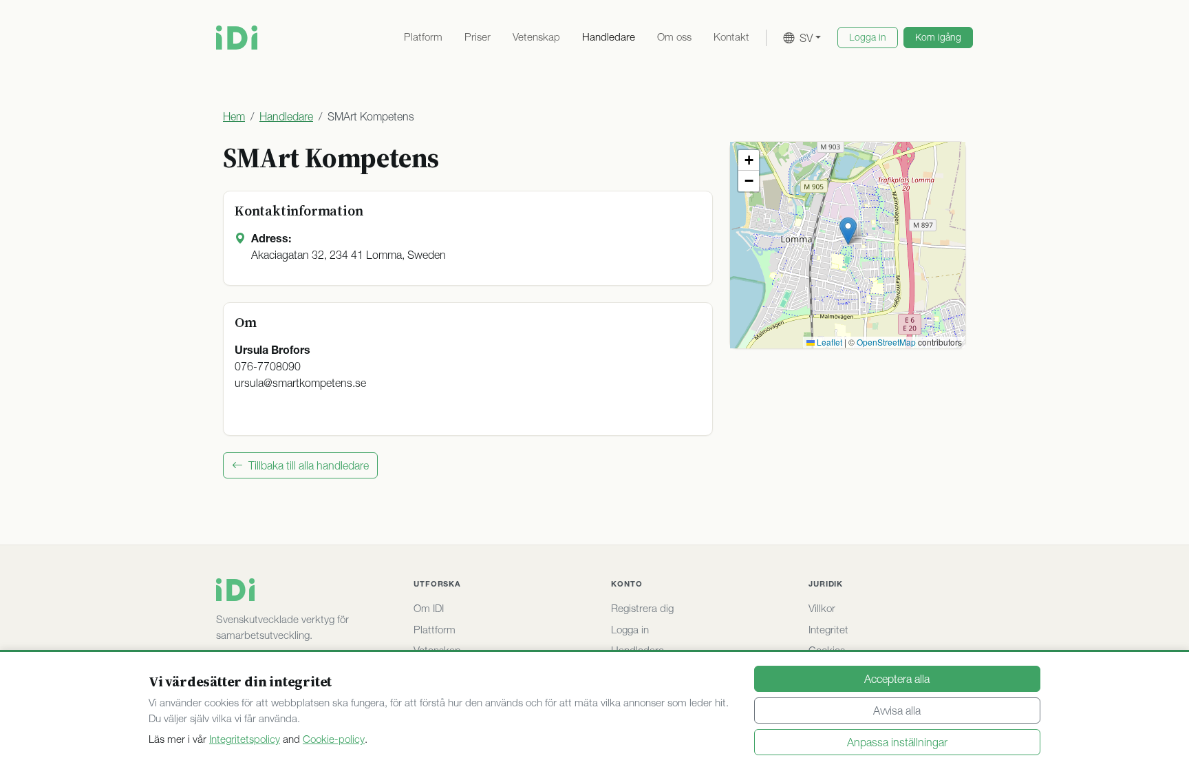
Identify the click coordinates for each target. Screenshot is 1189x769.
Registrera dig (642, 608)
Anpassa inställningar (897, 742)
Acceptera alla (897, 679)
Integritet (828, 629)
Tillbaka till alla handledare (308, 465)
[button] (848, 231)
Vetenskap (536, 36)
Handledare (608, 36)
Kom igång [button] (938, 37)
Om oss (674, 36)
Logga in (630, 629)
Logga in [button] (867, 37)
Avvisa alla (897, 710)
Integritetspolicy (244, 739)
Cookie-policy (334, 739)
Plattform (435, 629)
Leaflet (828, 342)
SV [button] (806, 38)
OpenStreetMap (886, 342)
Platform (423, 36)
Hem (234, 116)
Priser (477, 36)
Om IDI (429, 608)
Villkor (821, 608)
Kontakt (731, 36)
